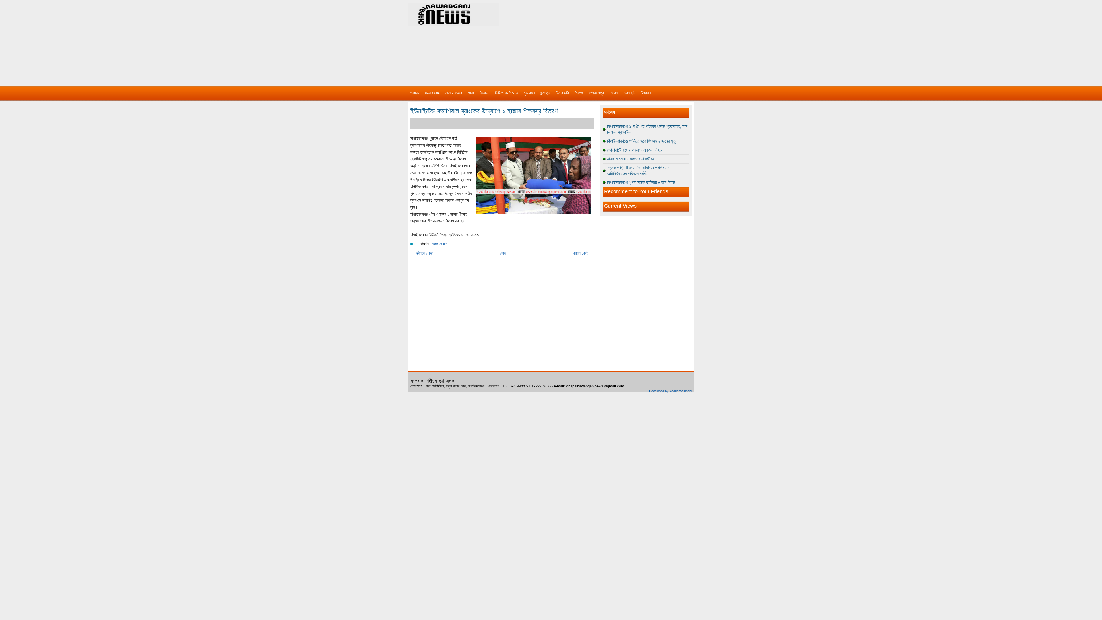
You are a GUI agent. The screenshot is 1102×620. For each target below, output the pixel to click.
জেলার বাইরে (453, 93)
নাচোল (614, 93)
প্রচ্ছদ (414, 93)
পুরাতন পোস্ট (580, 253)
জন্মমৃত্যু (545, 93)
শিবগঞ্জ (579, 93)
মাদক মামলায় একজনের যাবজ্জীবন (630, 158)
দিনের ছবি (562, 93)
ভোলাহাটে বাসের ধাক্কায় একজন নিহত (634, 150)
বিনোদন (484, 93)
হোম (503, 253)
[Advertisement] (611, 40)
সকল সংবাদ (432, 93)
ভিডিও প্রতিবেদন (506, 93)
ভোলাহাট (629, 93)
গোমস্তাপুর (596, 93)
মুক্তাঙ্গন (529, 93)
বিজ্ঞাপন (646, 93)
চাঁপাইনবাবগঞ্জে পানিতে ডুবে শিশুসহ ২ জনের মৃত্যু (642, 141)
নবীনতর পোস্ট (424, 253)
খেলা (471, 93)
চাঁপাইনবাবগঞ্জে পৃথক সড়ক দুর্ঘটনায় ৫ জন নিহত (641, 182)
